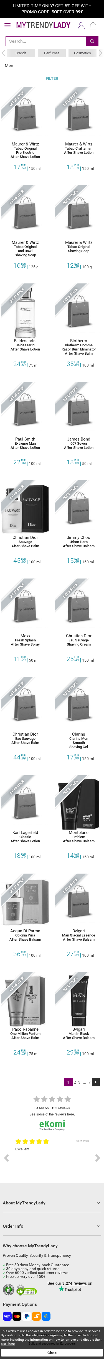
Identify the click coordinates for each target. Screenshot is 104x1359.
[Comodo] (27, 1290)
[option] (48, 1158)
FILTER (52, 78)
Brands (21, 53)
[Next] (96, 1082)
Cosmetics (82, 53)
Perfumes (52, 53)
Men (9, 65)
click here (8, 1344)
